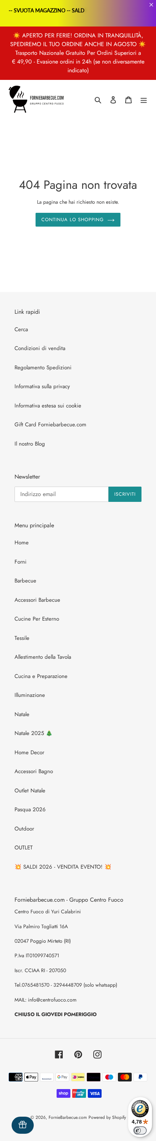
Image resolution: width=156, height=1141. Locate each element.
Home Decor (29, 752)
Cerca (21, 329)
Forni (20, 562)
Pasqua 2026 (30, 809)
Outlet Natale (30, 791)
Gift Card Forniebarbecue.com (50, 425)
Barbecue (25, 581)
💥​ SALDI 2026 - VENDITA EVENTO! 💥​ (63, 867)
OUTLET (24, 848)
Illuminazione (30, 695)
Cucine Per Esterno (37, 619)
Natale (22, 714)
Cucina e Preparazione (41, 676)
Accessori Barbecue (37, 600)
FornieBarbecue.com (68, 1117)
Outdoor (24, 829)
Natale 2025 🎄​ (34, 733)
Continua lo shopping (72, 219)
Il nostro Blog (30, 444)
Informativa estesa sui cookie (48, 406)
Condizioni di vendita (40, 348)
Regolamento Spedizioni (43, 367)
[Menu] (143, 99)
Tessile (22, 638)
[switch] (140, 1130)
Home (22, 543)
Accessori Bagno (34, 771)
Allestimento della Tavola (43, 657)
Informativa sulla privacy (42, 386)
